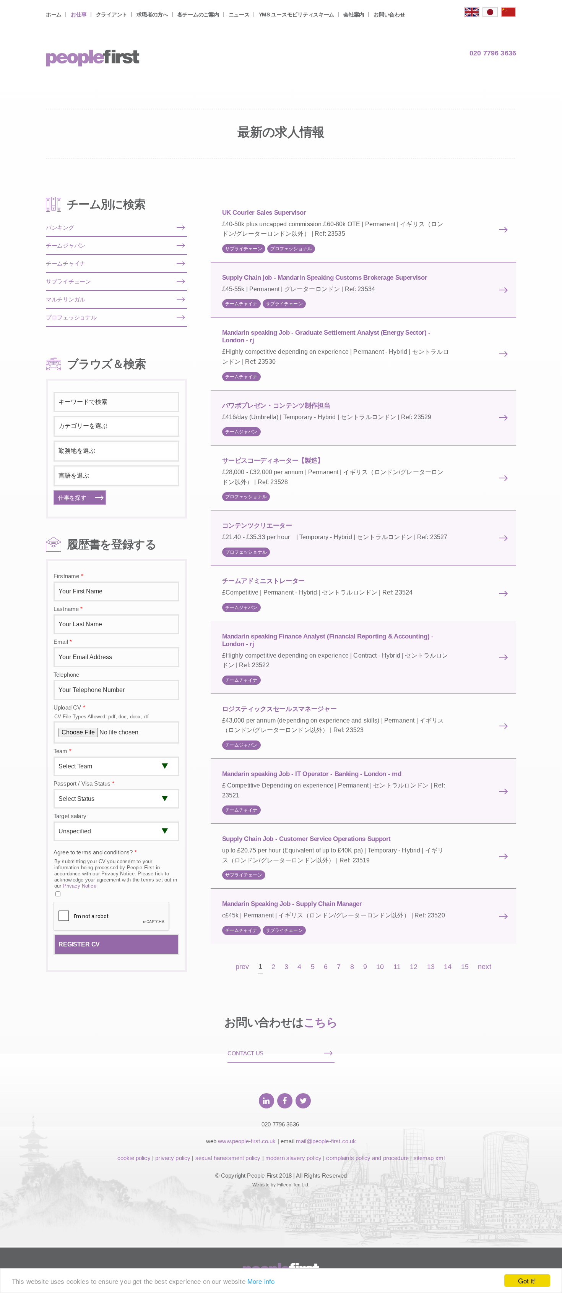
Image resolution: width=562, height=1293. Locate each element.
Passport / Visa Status (84, 783)
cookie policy (134, 1158)
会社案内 (353, 14)
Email (63, 641)
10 (380, 967)
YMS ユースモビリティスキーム (297, 14)
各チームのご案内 (198, 14)
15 (465, 967)
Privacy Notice (79, 886)
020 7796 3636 (492, 53)
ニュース (239, 14)
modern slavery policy (293, 1158)
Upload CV (69, 707)
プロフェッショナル (291, 248)
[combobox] (116, 426)
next (484, 967)
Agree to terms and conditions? (95, 852)
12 (413, 967)
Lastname (68, 609)
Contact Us (245, 1053)
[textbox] (116, 426)
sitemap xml (429, 1158)
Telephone (66, 674)
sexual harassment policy (228, 1158)
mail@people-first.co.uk (326, 1141)
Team (62, 751)
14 (448, 967)
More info (261, 1281)
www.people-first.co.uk (247, 1141)
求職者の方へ (152, 14)
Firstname (68, 576)
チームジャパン (241, 431)
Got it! (527, 1280)
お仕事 (78, 14)
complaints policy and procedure (367, 1158)
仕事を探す (72, 497)
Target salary (70, 816)
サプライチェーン (243, 248)
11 (397, 967)
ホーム (54, 14)
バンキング (60, 227)
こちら (321, 1022)
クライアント (111, 14)
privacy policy (172, 1158)
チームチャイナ (241, 303)
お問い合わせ (389, 14)
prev (242, 967)
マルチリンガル (65, 299)
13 (431, 967)
